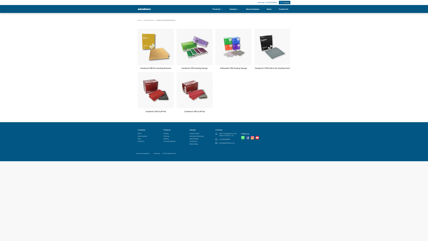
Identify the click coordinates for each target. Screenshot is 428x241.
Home (139, 20)
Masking (166, 139)
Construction (193, 141)
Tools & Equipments (170, 141)
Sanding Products (148, 20)
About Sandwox (252, 9)
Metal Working (193, 144)
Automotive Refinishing (196, 136)
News (269, 9)
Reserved (157, 153)
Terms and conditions (142, 153)
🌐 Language (284, 2)
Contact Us (283, 9)
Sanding (166, 133)
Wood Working (193, 139)
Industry (233, 9)
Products (216, 9)
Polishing (166, 136)
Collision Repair (194, 133)
